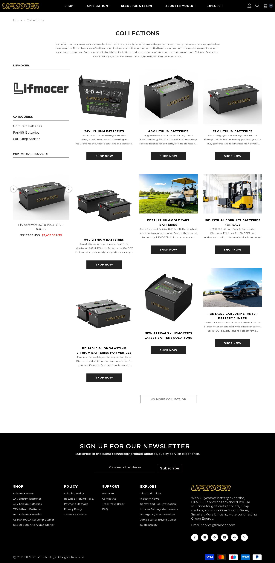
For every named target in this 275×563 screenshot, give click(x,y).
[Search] (257, 5)
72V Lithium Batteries (232, 131)
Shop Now (104, 156)
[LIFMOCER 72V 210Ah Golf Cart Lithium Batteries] (41, 192)
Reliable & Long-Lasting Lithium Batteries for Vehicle (104, 350)
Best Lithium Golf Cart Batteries (168, 222)
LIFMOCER (32, 557)
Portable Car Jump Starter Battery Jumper (232, 316)
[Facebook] (194, 537)
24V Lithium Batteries (104, 131)
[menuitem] (41, 126)
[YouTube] (234, 537)
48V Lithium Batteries (168, 131)
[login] (250, 6)
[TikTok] (224, 537)
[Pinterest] (214, 537)
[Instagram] (204, 537)
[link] (41, 88)
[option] (41, 202)
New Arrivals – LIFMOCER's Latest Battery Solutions (168, 335)
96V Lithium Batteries (104, 239)
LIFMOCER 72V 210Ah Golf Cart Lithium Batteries (41, 227)
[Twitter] (244, 537)
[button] (13, 188)
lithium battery (69, 43)
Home (17, 20)
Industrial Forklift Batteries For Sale (232, 222)
